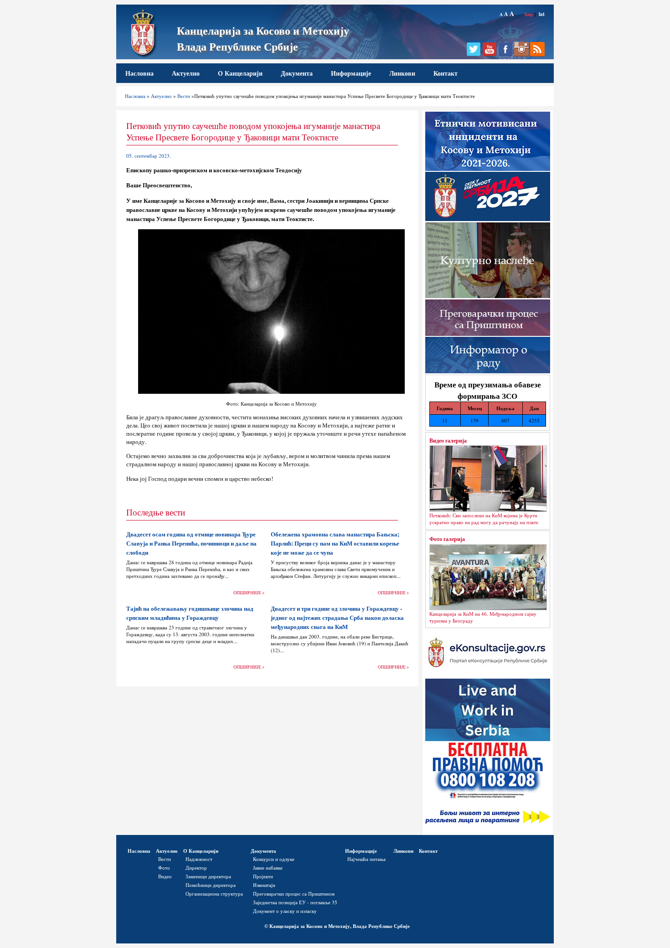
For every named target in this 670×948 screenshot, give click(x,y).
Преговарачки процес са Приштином (294, 893)
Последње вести (155, 512)
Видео (165, 876)
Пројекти (263, 876)
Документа (297, 73)
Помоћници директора (211, 884)
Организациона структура (214, 893)
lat (542, 14)
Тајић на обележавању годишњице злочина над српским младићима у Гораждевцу (189, 613)
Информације (351, 73)
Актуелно (186, 73)
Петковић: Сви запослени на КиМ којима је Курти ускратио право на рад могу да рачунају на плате (483, 519)
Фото (164, 867)
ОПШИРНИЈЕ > (248, 593)
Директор (196, 867)
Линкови (402, 73)
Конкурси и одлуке (273, 858)
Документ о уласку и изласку (285, 910)
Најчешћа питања (366, 858)
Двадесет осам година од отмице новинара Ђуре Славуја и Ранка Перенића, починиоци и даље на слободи (191, 543)
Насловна (139, 73)
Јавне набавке (268, 867)
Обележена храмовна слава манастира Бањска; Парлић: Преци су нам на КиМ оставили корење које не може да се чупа (335, 543)
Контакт (445, 73)
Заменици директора (208, 876)
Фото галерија (447, 539)
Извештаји (264, 884)
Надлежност (199, 858)
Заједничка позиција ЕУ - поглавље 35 (295, 902)
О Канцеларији (240, 73)
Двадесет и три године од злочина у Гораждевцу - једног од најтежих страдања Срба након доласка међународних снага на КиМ (337, 617)
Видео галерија (448, 440)
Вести (183, 96)
